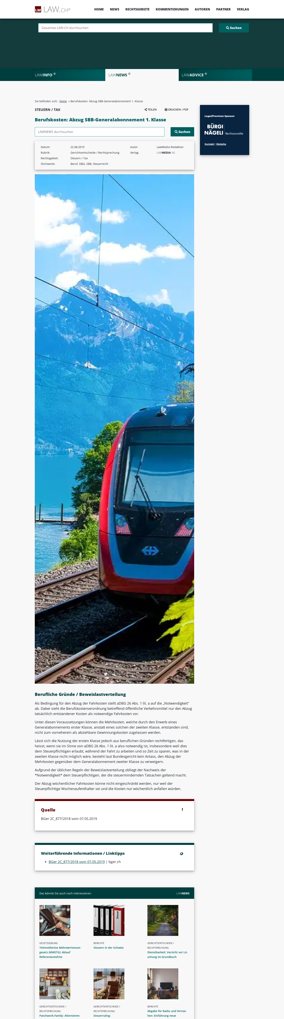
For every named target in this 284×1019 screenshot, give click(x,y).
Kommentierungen (172, 9)
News (114, 9)
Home (99, 9)
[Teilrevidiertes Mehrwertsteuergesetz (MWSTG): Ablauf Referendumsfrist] (62, 920)
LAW (183, 893)
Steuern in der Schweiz (109, 947)
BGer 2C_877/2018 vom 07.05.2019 (77, 861)
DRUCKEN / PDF (177, 109)
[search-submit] (234, 27)
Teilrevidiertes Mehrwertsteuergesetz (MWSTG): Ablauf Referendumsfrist (60, 952)
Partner (223, 9)
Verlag (243, 9)
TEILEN (152, 109)
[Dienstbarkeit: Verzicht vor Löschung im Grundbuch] (170, 920)
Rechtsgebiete (137, 9)
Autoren (202, 9)
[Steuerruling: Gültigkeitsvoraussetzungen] (116, 983)
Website (221, 144)
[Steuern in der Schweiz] (116, 920)
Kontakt (209, 144)
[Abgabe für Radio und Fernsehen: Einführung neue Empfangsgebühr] (170, 983)
